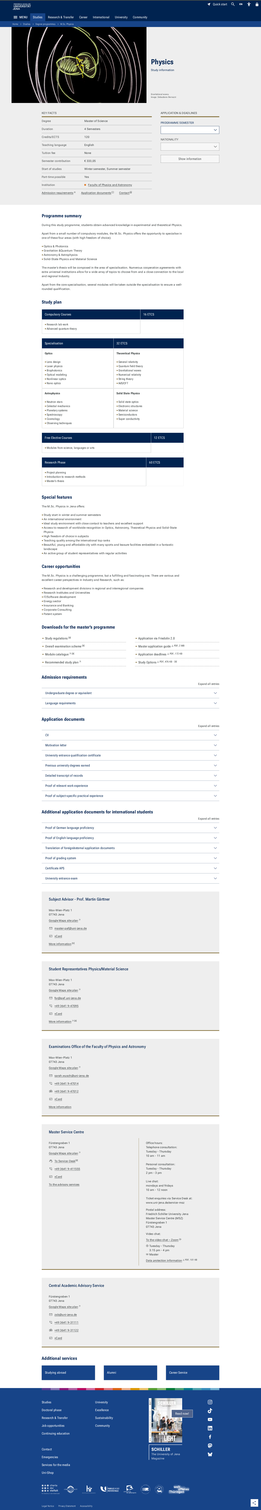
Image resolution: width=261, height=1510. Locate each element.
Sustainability (104, 1418)
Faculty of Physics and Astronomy (110, 185)
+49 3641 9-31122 (66, 1330)
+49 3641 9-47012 (66, 1091)
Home (15, 24)
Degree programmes (45, 24)
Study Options (157, 662)
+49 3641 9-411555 (67, 1169)
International (101, 17)
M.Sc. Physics (67, 24)
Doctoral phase (51, 1410)
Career (83, 17)
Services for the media (56, 1465)
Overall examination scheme (65, 646)
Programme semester (177, 122)
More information (62, 944)
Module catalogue (60, 654)
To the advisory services (64, 1184)
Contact (124, 193)
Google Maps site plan (65, 920)
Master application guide (161, 646)
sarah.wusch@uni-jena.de (72, 1075)
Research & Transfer (61, 17)
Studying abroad (55, 1372)
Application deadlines (160, 654)
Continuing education (56, 1433)
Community (140, 17)
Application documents (96, 193)
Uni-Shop (48, 1472)
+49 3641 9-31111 (66, 1322)
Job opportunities (53, 1425)
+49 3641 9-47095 (66, 1006)
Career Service (178, 1372)
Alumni (111, 1372)
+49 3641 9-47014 (66, 1083)
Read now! (182, 1413)
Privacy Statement (67, 1506)
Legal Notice (48, 1506)
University (121, 17)
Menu (23, 17)
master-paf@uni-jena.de (71, 928)
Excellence (102, 1410)
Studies (37, 17)
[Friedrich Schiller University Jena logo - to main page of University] (22, 7)
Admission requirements (57, 193)
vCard (58, 936)
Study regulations (58, 638)
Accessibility (86, 1506)
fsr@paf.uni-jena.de (68, 998)
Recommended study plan (63, 662)
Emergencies (50, 1457)
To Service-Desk (66, 1161)
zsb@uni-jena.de (66, 1314)
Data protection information (171, 1260)
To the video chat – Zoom (162, 1240)
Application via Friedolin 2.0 (156, 638)
